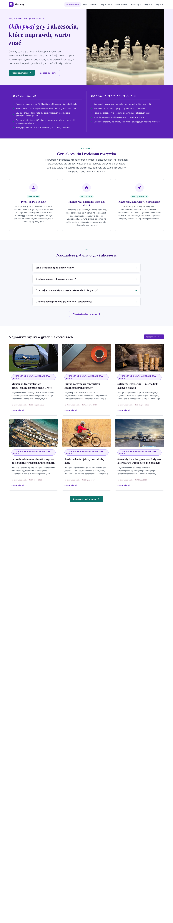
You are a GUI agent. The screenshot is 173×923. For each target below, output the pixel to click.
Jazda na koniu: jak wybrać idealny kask (84, 461)
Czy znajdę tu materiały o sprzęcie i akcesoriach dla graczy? (67, 290)
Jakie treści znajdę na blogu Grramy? (55, 267)
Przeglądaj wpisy (20, 73)
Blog (85, 4)
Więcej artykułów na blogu (85, 314)
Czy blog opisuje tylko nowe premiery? (56, 279)
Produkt (93, 4)
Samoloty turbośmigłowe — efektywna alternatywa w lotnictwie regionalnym (139, 461)
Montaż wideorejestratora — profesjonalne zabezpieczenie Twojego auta (32, 387)
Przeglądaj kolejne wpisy (84, 499)
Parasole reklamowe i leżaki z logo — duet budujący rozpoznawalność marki (33, 461)
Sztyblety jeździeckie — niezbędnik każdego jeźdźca (137, 386)
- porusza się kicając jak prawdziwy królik (31, 377)
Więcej (147, 4)
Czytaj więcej (17, 410)
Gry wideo (105, 4)
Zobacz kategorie (48, 73)
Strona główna (72, 4)
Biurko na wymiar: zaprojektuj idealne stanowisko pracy (82, 386)
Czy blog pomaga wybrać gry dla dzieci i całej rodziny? (64, 301)
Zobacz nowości (152, 337)
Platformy (135, 4)
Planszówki (120, 4)
